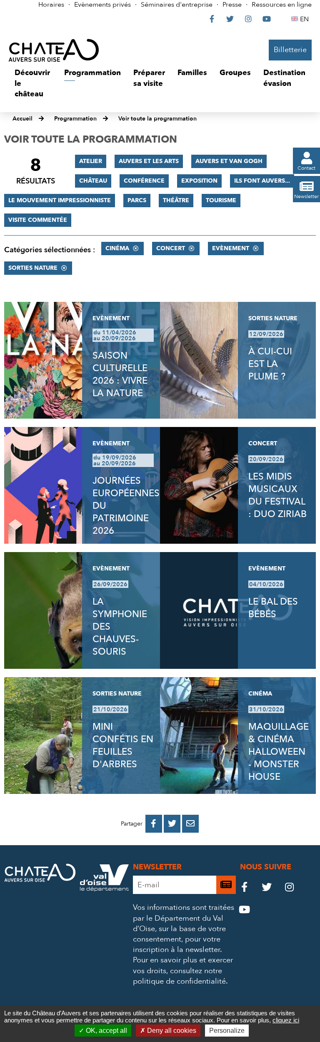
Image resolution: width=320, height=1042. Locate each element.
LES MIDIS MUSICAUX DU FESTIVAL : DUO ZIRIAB (277, 495)
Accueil (22, 119)
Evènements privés (102, 4)
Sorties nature (33, 268)
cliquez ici (285, 1020)
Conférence (144, 181)
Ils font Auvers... (262, 181)
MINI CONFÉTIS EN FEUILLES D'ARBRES (122, 746)
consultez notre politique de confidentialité (179, 976)
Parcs (137, 200)
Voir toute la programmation (157, 119)
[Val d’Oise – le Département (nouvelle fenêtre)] (104, 889)
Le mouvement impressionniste (59, 200)
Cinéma (117, 248)
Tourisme (221, 200)
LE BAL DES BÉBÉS (273, 607)
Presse (232, 4)
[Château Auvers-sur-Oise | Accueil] (53, 50)
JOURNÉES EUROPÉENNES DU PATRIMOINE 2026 (126, 506)
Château (93, 181)
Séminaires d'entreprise (176, 4)
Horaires (51, 4)
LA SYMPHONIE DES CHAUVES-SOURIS (119, 626)
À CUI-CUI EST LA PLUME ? (270, 364)
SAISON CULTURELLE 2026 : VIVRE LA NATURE (120, 374)
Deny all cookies (170, 1030)
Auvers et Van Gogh (228, 161)
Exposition (199, 181)
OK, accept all (105, 1030)
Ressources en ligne (282, 4)
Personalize (227, 1030)
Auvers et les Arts (149, 161)
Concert (170, 248)
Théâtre (176, 200)
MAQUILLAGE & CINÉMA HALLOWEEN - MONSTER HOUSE (278, 752)
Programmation (75, 119)
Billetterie (290, 50)
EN (306, 19)
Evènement (230, 248)
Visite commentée (37, 220)
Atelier (90, 161)
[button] (33, 83)
